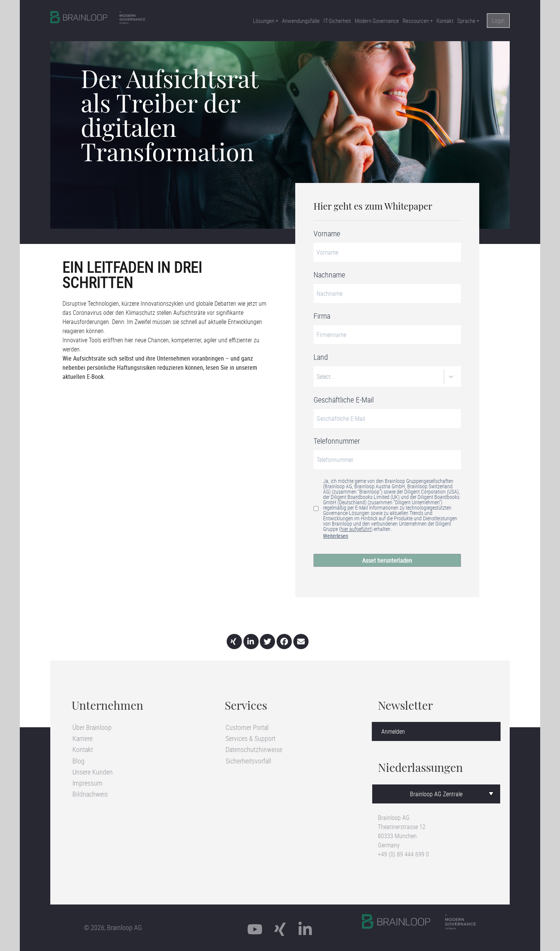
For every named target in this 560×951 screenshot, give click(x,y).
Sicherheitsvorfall (248, 760)
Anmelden (393, 731)
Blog (78, 760)
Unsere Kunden (92, 771)
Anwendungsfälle (301, 20)
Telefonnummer (337, 441)
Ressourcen (416, 20)
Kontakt (445, 20)
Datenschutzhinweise (254, 749)
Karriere (82, 738)
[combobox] (317, 376)
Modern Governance (377, 20)
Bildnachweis (90, 794)
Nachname (329, 275)
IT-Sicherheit (337, 20)
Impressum (87, 782)
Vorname (327, 233)
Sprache (466, 20)
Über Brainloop (92, 727)
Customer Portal (247, 727)
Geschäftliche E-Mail (344, 400)
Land (321, 357)
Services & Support (250, 738)
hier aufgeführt (356, 528)
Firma (322, 316)
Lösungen (263, 20)
